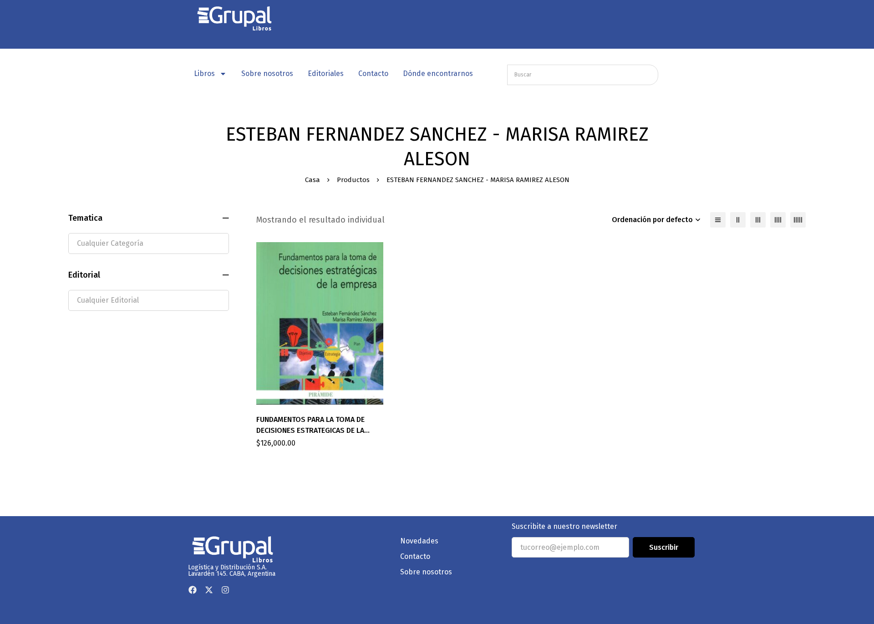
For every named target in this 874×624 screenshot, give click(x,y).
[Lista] (718, 220)
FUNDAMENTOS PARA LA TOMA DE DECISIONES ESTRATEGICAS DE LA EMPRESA (310, 430)
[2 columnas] (738, 220)
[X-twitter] (209, 590)
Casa (312, 180)
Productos (353, 180)
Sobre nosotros (267, 73)
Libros (204, 73)
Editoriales (326, 73)
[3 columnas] (758, 220)
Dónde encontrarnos (438, 73)
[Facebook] (192, 590)
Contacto (373, 73)
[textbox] (148, 243)
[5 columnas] (798, 220)
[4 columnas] (778, 220)
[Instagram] (225, 590)
